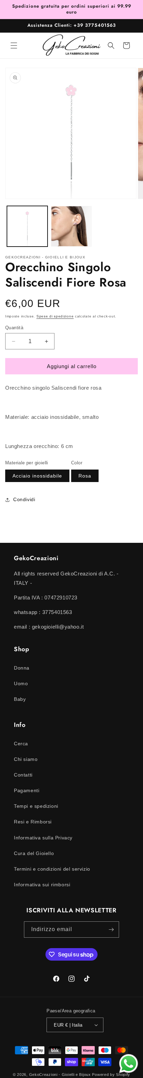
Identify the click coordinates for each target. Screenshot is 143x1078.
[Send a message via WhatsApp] (129, 1064)
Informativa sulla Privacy (43, 837)
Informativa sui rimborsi (42, 884)
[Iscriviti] (111, 929)
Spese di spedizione (55, 316)
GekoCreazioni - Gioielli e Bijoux (60, 1074)
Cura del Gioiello (34, 853)
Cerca (21, 743)
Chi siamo (25, 759)
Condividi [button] (24, 499)
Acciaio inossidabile (37, 476)
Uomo (21, 683)
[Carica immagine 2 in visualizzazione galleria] (71, 226)
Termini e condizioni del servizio (52, 869)
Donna (22, 668)
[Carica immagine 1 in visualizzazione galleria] (27, 226)
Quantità (14, 327)
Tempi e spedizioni (36, 806)
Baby (20, 699)
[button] (14, 45)
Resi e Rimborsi (33, 821)
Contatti (23, 775)
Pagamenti (26, 790)
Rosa (84, 476)
